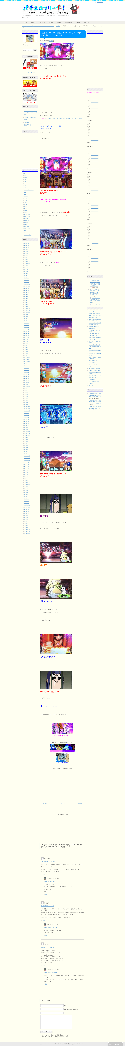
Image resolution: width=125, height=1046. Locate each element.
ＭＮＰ (25, 233)
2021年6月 (26, 370)
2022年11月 (27, 335)
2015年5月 (26, 519)
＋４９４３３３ (94, 241)
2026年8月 (26, 243)
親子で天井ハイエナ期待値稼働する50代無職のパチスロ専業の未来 (95, 300)
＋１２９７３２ (94, 214)
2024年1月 (26, 306)
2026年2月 (26, 255)
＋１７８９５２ (94, 229)
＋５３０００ (94, 161)
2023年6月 (26, 321)
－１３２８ (95, 116)
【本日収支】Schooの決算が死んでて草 (30, 118)
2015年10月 (27, 509)
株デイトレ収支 (68, 22)
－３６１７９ (94, 164)
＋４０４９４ (94, 102)
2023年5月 (26, 323)
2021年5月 (26, 372)
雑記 (25, 230)
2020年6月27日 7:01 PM (50, 927)
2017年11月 (27, 458)
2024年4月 (26, 300)
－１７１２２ (94, 150)
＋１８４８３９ (94, 159)
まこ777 (91, 385)
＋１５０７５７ (94, 235)
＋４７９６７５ (94, 262)
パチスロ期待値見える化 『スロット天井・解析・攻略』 (95, 346)
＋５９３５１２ (94, 240)
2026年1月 (26, 257)
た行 (25, 185)
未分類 (25, 212)
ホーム (25, 22)
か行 (25, 179)
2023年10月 (27, 312)
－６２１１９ (95, 243)
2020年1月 (26, 404)
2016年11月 (27, 482)
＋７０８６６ (94, 190)
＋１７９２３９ (94, 138)
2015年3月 (26, 523)
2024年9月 (26, 290)
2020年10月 (27, 386)
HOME (62, 803)
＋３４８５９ (94, 158)
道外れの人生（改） (93, 360)
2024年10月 (27, 288)
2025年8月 (26, 267)
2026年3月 (26, 253)
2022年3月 (26, 351)
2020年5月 (26, 396)
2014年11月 (27, 531)
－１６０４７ (94, 123)
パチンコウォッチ (93, 335)
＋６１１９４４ (94, 236)
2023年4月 (26, 325)
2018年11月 (27, 433)
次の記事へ (81, 803)
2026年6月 (26, 247)
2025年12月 (27, 259)
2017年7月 (26, 466)
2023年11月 (27, 310)
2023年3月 (26, 327)
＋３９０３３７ (94, 182)
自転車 (25, 224)
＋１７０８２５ (94, 265)
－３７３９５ (94, 99)
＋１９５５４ (94, 106)
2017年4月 (26, 472)
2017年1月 (26, 478)
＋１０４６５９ (94, 212)
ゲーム (25, 200)
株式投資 (59, 22)
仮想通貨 (78, 22)
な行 (25, 188)
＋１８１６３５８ (95, 193)
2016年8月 (26, 488)
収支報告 (51, 22)
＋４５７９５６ (94, 259)
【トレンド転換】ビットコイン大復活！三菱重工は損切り (30, 112)
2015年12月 (27, 505)
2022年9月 (26, 339)
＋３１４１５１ (94, 232)
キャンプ (26, 198)
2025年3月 (26, 278)
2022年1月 (26, 355)
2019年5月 (26, 421)
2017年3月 (26, 474)
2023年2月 (26, 329)
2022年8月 (26, 341)
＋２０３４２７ (94, 206)
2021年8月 (26, 366)
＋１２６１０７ (94, 140)
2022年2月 (26, 353)
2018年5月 (26, 445)
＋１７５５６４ (94, 152)
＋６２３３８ (94, 188)
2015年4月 (26, 521)
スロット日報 (92, 362)
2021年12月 (27, 357)
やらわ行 (26, 196)
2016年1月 (26, 503)
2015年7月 (26, 515)
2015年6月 (26, 517)
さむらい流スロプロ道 (94, 381)
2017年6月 (26, 468)
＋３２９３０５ (94, 208)
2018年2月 (26, 451)
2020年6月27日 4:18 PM (47, 906)
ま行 (25, 194)
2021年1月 (26, 380)
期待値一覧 (33, 22)
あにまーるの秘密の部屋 (94, 313)
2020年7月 (26, 392)
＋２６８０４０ (94, 258)
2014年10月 (27, 533)
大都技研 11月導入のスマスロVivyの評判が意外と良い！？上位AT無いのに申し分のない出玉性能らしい (95, 283)
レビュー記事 (31, 72)
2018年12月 (27, 431)
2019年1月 (26, 429)
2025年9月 (26, 265)
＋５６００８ (94, 174)
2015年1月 (26, 527)
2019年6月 (26, 419)
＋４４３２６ (94, 103)
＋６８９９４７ (94, 226)
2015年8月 (26, 513)
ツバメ (25, 202)
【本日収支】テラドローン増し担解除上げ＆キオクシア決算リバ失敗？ (30, 124)
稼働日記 (42, 22)
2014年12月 (27, 529)
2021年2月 (26, 378)
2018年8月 (26, 439)
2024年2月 (26, 304)
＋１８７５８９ (94, 268)
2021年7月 (26, 368)
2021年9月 (26, 363)
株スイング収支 (27, 214)
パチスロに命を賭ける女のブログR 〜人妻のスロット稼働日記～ (95, 372)
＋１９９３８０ (94, 227)
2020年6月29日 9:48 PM (47, 947)
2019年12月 (27, 406)
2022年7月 (26, 343)
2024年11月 (27, 286)
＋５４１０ (94, 135)
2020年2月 (26, 402)
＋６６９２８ (94, 200)
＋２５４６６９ (94, 180)
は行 (25, 192)
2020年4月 (26, 398)
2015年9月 (26, 511)
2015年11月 (27, 507)
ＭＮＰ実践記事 (27, 235)
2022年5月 (26, 347)
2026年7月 (26, 245)
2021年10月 (27, 361)
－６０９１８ (95, 233)
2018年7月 (26, 441)
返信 (44, 874)
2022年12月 (27, 333)
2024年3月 (26, 302)
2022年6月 (26, 345)
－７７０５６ (95, 251)
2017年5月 (26, 470)
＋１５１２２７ (94, 256)
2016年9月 (26, 486)
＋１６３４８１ (94, 217)
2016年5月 (26, 494)
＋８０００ (94, 156)
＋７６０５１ (94, 153)
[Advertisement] (62, 96)
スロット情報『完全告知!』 (95, 368)
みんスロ (91, 383)
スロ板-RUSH (92, 379)
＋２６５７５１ (94, 255)
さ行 (25, 181)
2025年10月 (27, 263)
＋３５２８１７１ (95, 245)
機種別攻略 (26, 220)
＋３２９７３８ (94, 201)
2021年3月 (26, 376)
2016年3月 (26, 499)
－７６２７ (94, 126)
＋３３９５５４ (94, 215)
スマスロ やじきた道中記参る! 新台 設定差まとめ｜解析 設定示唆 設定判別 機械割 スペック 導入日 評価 (95, 292)
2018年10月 (27, 435)
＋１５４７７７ (94, 186)
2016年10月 (27, 484)
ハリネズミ (26, 204)
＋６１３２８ (95, 230)
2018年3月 (26, 449)
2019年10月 (27, 411)
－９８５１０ (94, 162)
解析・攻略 (26, 226)
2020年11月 (27, 384)
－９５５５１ (94, 203)
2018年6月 (26, 443)
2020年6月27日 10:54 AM (50, 881)
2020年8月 (26, 390)
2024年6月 (26, 296)
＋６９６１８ (95, 267)
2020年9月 (26, 388)
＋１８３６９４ (94, 211)
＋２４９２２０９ (95, 219)
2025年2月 (26, 280)
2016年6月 (26, 492)
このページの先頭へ (115, 1044)
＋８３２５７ (94, 137)
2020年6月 (26, 394)
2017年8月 (26, 464)
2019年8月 (26, 415)
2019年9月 (26, 413)
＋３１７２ (94, 132)
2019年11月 (27, 409)
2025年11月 (27, 261)
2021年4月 (26, 374)
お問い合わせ (87, 22)
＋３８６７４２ (94, 264)
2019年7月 (26, 417)
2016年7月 (26, 490)
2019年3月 (26, 425)
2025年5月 (26, 273)
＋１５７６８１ (94, 155)
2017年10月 (27, 460)
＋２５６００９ (94, 130)
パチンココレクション (94, 333)
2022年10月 (27, 337)
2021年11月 (27, 359)
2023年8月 (26, 316)
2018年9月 (26, 437)
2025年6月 (26, 271)
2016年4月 (26, 497)
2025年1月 (26, 282)
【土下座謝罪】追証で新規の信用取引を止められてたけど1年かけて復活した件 (95, 395)
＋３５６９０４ (94, 238)
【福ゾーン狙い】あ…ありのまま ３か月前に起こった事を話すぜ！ (66, 118)
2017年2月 (26, 476)
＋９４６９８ (95, 253)
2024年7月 (26, 294)
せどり (25, 183)
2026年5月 (26, 249)
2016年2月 (26, 501)
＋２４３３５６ (94, 179)
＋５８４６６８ (95, 168)
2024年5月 (26, 298)
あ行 (25, 175)
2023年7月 (26, 318)
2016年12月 (27, 480)
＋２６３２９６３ (95, 271)
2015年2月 (26, 525)
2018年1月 (26, 454)
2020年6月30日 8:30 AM (50, 972)
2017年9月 (26, 462)
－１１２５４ (94, 124)
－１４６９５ (94, 108)
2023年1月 (26, 331)
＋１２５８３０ (94, 129)
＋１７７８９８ (94, 261)
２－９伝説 (91, 311)
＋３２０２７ (94, 176)
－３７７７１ (94, 97)
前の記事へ (44, 803)
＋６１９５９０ (95, 142)
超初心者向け (27, 228)
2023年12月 (27, 308)
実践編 (25, 210)
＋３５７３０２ (94, 209)
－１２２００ (94, 148)
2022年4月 (26, 349)
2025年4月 (26, 276)
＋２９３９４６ (94, 185)
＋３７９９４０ (94, 205)
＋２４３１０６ (94, 183)
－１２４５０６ (94, 127)
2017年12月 (27, 456)
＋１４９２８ (94, 191)
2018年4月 (26, 447)
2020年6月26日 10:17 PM (48, 861)
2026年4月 (26, 251)
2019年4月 (26, 423)
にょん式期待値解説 (29, 190)
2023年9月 (26, 314)
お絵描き (26, 177)
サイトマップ (100, 2)
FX (25, 173)
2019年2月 (26, 427)
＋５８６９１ (94, 165)
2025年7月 (26, 269)
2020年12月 (27, 382)
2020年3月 (26, 400)
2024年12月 (27, 284)
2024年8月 (26, 292)
